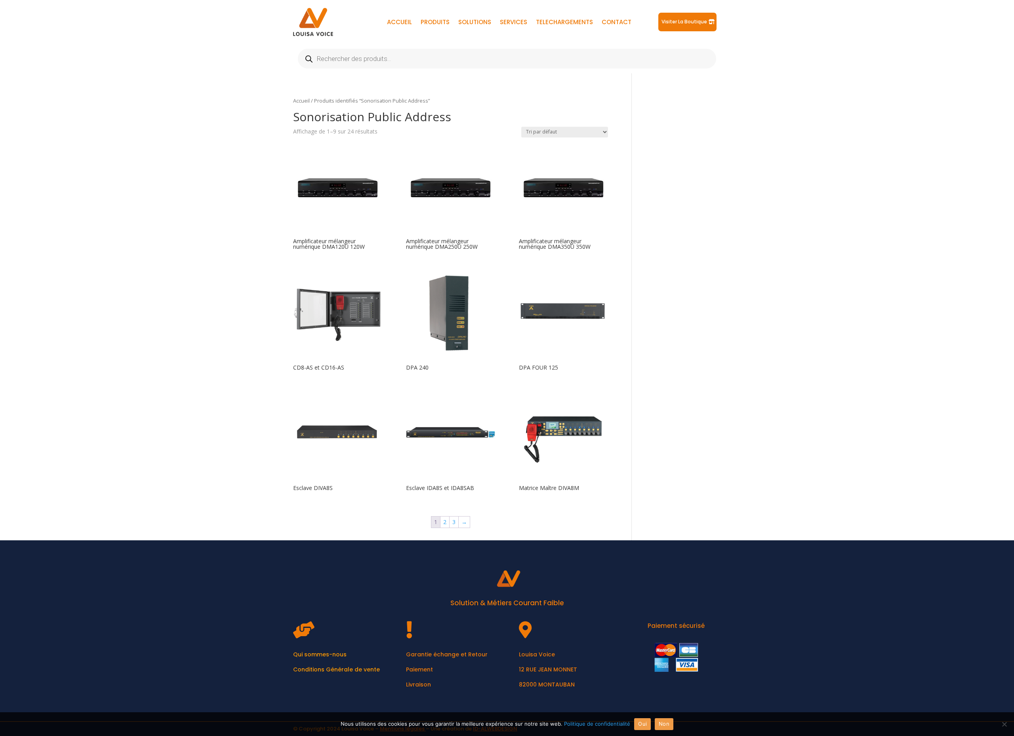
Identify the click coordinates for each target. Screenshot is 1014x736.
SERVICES (513, 22)
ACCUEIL (399, 22)
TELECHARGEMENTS (564, 22)
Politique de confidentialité (597, 724)
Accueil (301, 100)
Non (664, 724)
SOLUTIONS (474, 22)
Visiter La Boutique (684, 21)
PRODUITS (435, 22)
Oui (642, 724)
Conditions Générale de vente (336, 669)
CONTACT (616, 22)
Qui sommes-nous (320, 654)
